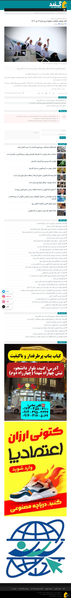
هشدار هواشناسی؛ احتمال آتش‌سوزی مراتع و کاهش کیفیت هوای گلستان (48, 229)
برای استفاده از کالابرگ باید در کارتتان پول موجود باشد (52, 250)
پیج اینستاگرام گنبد (23, 589)
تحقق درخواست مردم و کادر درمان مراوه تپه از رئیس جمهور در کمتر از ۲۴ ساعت (46, 287)
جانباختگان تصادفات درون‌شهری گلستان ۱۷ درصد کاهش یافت (51, 100)
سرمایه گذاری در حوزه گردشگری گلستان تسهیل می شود (52, 284)
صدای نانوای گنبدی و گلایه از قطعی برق (44, 203)
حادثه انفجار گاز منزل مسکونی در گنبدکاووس (42, 210)
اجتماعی (49, 13)
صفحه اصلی (60, 13)
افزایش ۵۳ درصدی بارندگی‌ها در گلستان (55, 106)
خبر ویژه (39, 13)
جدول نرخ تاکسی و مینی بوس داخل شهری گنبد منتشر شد (51, 247)
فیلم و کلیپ (57, 589)
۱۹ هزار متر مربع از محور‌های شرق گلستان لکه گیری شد (52, 235)
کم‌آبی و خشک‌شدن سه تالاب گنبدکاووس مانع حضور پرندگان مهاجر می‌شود (47, 252)
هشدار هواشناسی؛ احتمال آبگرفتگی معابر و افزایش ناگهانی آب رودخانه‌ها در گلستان (32, 197)
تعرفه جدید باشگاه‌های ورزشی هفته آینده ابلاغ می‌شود (52, 261)
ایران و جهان (44, 13)
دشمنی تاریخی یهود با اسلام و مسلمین (56, 226)
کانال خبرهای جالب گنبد (36, 589)
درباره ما (14, 589)
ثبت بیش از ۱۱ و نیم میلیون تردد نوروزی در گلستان (53, 308)
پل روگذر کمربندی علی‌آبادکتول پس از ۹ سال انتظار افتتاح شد (51, 299)
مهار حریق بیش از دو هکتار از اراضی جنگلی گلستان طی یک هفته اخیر (49, 302)
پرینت (56, 23)
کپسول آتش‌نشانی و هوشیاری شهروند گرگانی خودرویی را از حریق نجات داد (48, 276)
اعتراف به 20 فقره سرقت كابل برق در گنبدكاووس (54, 273)
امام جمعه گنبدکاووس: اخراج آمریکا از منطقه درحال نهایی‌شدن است (35, 175)
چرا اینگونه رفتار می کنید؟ (59, 279)
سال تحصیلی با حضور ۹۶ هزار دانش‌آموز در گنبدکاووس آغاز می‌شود (49, 258)
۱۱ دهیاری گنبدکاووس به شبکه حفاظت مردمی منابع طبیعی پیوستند (35, 189)
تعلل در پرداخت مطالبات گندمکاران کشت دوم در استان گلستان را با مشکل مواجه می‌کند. (44, 232)
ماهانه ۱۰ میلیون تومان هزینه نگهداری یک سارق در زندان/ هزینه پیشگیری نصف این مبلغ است (43, 290)
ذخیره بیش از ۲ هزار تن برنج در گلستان (56, 238)
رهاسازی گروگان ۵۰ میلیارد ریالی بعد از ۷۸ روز (54, 244)
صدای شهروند (48, 589)
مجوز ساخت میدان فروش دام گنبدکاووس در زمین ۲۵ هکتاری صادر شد (48, 264)
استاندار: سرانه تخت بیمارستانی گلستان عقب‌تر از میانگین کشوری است (48, 255)
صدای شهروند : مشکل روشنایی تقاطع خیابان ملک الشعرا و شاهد (50, 241)
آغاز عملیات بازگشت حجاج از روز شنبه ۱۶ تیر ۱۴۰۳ (49, 21)
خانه (64, 589)
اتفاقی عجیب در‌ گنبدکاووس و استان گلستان (42, 168)
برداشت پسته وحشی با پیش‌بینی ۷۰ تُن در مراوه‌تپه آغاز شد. (51, 223)
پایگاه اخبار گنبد (52, 596)
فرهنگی (35, 13)
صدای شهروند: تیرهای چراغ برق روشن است (42, 182)
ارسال (62, 24)
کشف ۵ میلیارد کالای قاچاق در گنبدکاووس (55, 305)
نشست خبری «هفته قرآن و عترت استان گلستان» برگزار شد (51, 270)
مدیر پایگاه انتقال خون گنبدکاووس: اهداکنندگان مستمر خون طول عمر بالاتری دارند (45, 267)
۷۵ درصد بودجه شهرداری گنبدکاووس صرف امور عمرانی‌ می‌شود (50, 281)
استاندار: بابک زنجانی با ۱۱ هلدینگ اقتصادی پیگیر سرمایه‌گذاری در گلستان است (47, 103)
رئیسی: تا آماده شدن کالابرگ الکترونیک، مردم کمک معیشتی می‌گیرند (48, 293)
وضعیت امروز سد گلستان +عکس (57, 296)
